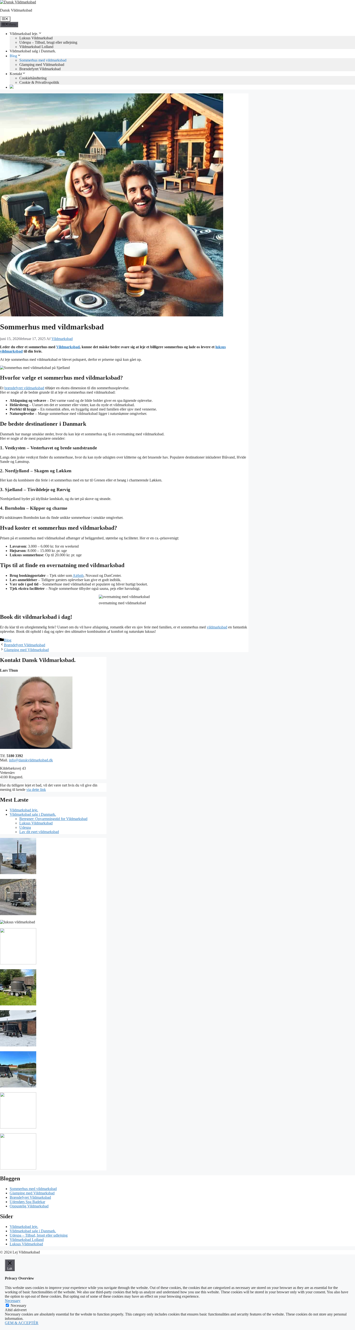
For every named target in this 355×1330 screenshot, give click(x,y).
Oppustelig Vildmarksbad (29, 1206)
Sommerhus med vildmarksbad (42, 60)
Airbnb (78, 575)
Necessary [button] (13, 1301)
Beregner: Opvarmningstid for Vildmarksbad (53, 819)
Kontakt (16, 74)
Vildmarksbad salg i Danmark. (33, 51)
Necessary (18, 1305)
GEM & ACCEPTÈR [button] (21, 1323)
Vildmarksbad (68, 347)
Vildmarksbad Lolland (36, 47)
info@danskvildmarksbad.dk (31, 760)
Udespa (25, 827)
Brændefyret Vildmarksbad (40, 69)
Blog (13, 56)
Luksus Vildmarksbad (36, 38)
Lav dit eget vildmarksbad (39, 832)
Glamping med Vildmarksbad (41, 65)
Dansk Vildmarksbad (16, 10)
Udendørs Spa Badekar (27, 1202)
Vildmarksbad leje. (24, 34)
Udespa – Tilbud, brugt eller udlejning (48, 42)
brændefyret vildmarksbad (24, 388)
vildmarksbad (217, 627)
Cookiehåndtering (33, 78)
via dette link (36, 789)
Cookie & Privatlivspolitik (39, 82)
